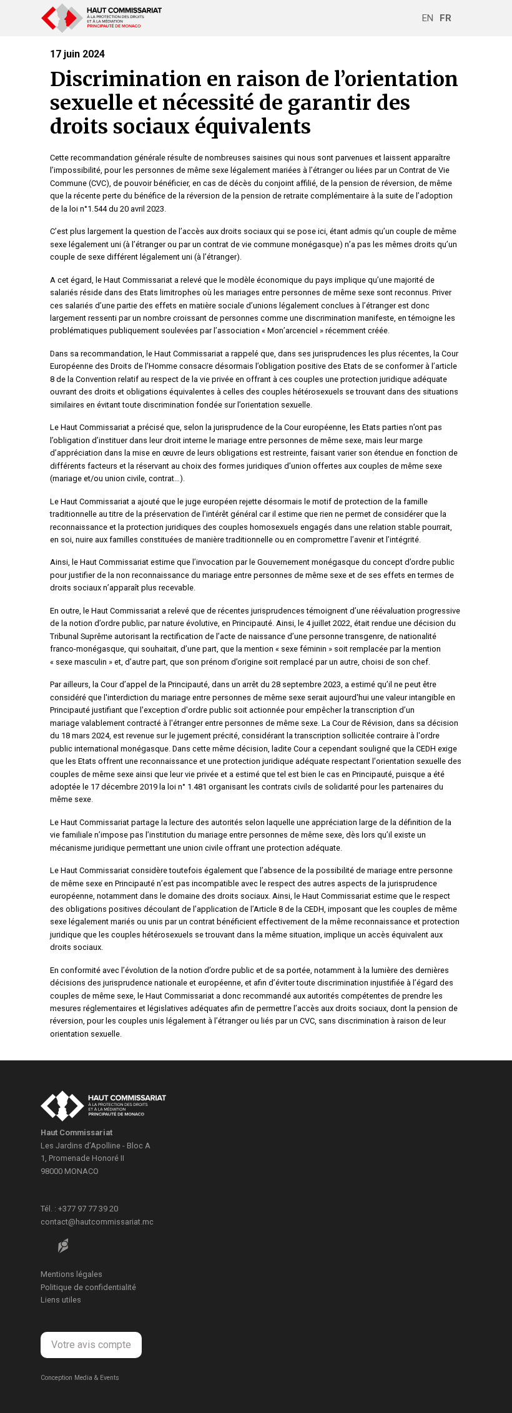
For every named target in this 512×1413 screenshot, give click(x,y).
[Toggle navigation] (463, 18)
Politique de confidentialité (88, 1287)
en (427, 18)
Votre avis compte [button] (91, 1345)
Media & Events (96, 1378)
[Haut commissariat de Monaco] (103, 1108)
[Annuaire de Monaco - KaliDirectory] (63, 1245)
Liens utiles (61, 1299)
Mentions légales (71, 1274)
